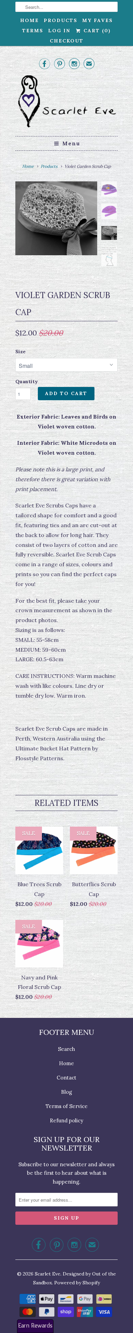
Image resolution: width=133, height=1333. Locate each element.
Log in (59, 31)
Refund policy (66, 1120)
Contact (66, 1077)
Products (60, 20)
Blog (66, 1092)
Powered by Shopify (77, 1283)
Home (29, 20)
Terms (32, 31)
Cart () (96, 31)
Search (66, 1049)
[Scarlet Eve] (66, 102)
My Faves (97, 20)
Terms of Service (67, 1106)
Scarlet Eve (47, 1274)
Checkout (67, 41)
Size (20, 351)
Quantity (26, 381)
